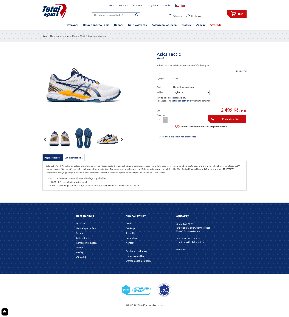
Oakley (186, 24)
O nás (111, 5)
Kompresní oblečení (164, 24)
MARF (142, 305)
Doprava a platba (135, 256)
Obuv (74, 36)
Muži (82, 36)
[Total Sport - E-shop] (54, 11)
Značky (200, 24)
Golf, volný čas (137, 24)
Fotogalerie (152, 5)
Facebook (181, 249)
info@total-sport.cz (193, 242)
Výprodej (216, 24)
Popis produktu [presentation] (52, 158)
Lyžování (72, 24)
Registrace (196, 16)
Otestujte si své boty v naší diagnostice (177, 136)
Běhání (118, 24)
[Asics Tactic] (83, 87)
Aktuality (137, 5)
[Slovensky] (183, 5)
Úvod (44, 36)
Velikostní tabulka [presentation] (74, 158)
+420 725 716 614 (190, 238)
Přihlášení (177, 16)
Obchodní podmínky (136, 251)
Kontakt (166, 5)
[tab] (52, 157)
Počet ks (161, 115)
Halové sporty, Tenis (96, 24)
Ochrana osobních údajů (138, 260)
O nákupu (123, 5)
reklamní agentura (154, 305)
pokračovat (241, 71)
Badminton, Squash (97, 36)
